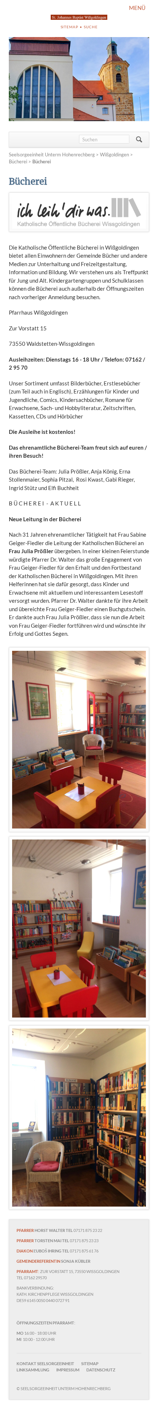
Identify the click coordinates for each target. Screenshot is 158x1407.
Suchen (139, 139)
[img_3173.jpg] (79, 740)
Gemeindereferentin (38, 1261)
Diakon (25, 1250)
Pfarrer (25, 1230)
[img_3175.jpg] (79, 1118)
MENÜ (137, 7)
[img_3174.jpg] (79, 929)
